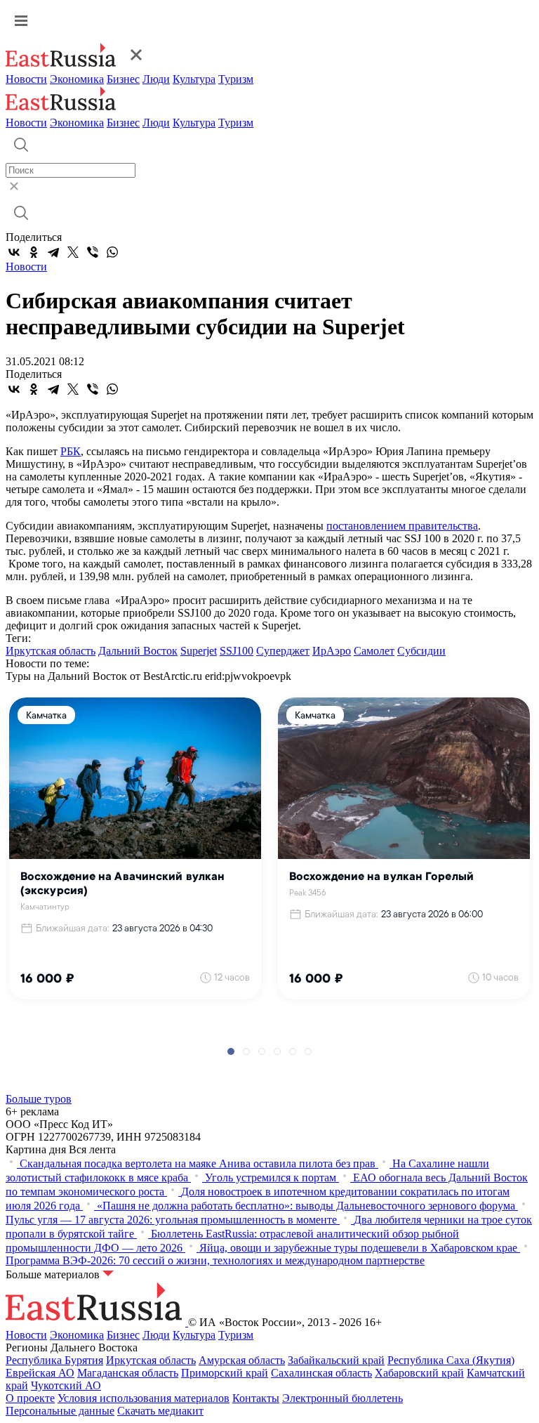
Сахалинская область (321, 1373)
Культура (194, 79)
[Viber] (92, 252)
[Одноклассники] (33, 252)
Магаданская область (127, 1373)
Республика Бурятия (54, 1360)
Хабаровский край (419, 1373)
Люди (156, 79)
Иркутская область (50, 651)
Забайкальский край (336, 1360)
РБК (70, 451)
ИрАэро (331, 651)
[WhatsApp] (112, 252)
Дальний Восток (138, 651)
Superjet (198, 651)
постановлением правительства (402, 526)
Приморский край (224, 1373)
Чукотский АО (66, 1385)
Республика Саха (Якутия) (450, 1360)
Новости (26, 79)
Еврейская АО (40, 1373)
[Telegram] (53, 252)
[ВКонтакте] (14, 252)
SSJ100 (236, 651)
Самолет (374, 651)
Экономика (77, 79)
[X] (73, 252)
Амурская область (242, 1360)
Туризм (235, 79)
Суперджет (283, 651)
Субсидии (421, 651)
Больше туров (39, 1099)
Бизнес (123, 79)
